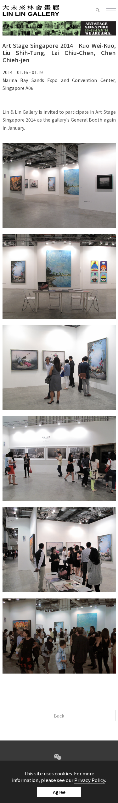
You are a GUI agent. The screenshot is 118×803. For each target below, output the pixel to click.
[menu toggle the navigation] (111, 10)
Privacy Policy (89, 780)
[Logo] (31, 9)
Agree (59, 792)
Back (59, 716)
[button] (101, 10)
